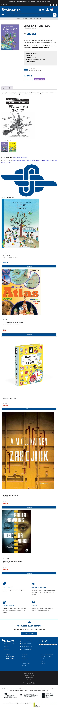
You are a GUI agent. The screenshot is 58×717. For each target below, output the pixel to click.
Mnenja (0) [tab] (9, 88)
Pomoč (23, 656)
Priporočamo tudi (7, 197)
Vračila (42, 658)
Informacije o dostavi (46, 656)
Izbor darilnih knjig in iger (25, 160)
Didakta (34, 57)
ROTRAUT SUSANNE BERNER (10, 257)
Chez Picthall (6, 324)
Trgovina (19, 18)
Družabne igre (10, 656)
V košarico (29, 266)
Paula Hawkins (6, 563)
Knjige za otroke (36, 160)
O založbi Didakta (26, 663)
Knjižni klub (24, 654)
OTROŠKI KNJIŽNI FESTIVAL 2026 (49, 160)
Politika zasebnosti (29, 677)
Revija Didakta (10, 658)
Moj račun (43, 661)
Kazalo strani (25, 658)
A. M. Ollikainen (7, 497)
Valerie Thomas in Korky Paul (32, 28)
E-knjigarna (25, 18)
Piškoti (29, 681)
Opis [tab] (4, 88)
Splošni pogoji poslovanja (47, 654)
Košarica (43, 663)
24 (36, 53)
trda (32, 55)
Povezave (24, 665)
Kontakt (23, 661)
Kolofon (29, 679)
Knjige (8, 654)
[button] (57, 9)
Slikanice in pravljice (6, 162)
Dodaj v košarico (39, 79)
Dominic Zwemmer (15, 324)
